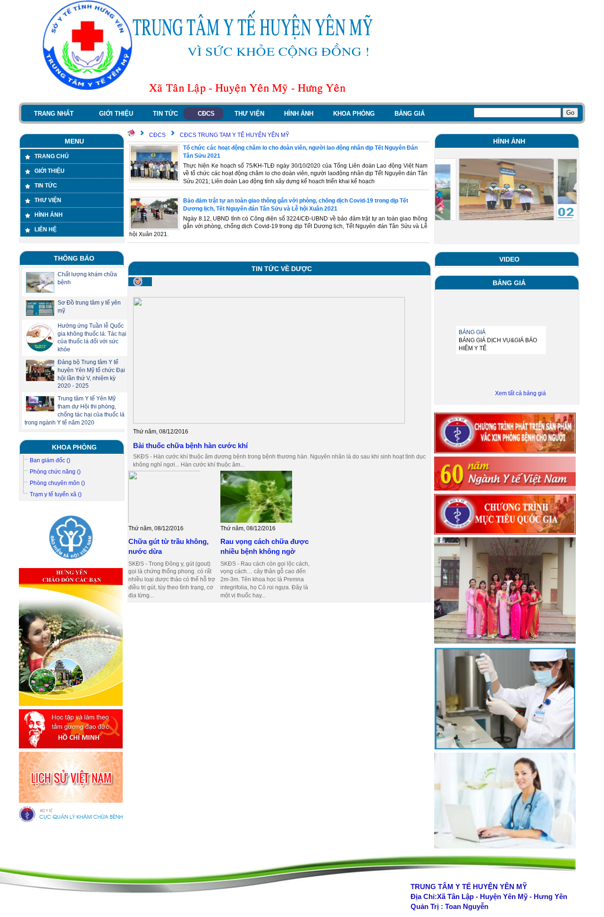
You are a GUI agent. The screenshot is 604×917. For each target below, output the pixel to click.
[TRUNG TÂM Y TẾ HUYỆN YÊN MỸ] (76, 45)
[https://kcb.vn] (71, 820)
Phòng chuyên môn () (57, 483)
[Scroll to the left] (438, 194)
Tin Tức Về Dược (282, 268)
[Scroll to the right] (573, 194)
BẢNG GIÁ (472, 323)
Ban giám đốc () (50, 460)
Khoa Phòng (74, 447)
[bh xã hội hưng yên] (71, 563)
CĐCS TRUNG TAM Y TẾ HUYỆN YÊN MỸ (234, 135)
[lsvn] (71, 801)
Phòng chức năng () (55, 471)
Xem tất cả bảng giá (520, 393)
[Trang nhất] (131, 135)
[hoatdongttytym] (505, 846)
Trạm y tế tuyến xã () (56, 494)
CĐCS (157, 135)
